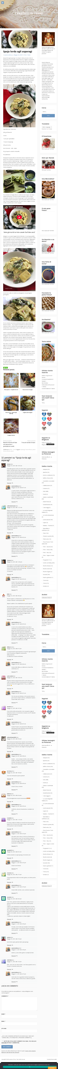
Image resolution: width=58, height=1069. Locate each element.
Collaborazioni (46, 485)
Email (3, 1021)
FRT (56, 1059)
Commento (4, 996)
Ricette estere (46, 568)
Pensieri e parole (47, 536)
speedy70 (9, 850)
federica (9, 793)
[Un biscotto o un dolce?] (48, 247)
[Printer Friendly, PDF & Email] (5, 367)
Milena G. (9, 647)
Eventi (44, 494)
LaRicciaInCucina (11, 506)
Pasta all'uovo (28, 449)
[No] (56, 1066)
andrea (9, 937)
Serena (8, 464)
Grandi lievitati (46, 504)
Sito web (3, 1028)
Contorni (45, 488)
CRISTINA (9, 960)
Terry (43, 402)
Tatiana (9, 560)
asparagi (23, 449)
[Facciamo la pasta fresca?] (48, 303)
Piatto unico (46, 539)
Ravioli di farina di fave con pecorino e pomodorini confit (10, 443)
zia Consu (9, 771)
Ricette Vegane (47, 571)
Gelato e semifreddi (48, 497)
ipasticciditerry (8, 55)
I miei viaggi (46, 507)
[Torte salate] (48, 352)
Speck (12, 451)
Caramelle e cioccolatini (48, 481)
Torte (44, 583)
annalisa (9, 897)
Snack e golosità (47, 577)
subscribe (4, 1042)
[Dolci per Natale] (48, 168)
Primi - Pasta (27, 55)
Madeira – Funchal (47, 525)
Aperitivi (45, 472)
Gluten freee (46, 501)
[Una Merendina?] (48, 198)
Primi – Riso (46, 552)
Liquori (44, 522)
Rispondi (9, 483)
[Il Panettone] (48, 143)
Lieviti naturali (46, 519)
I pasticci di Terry (29, 13)
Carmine (9, 873)
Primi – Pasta (46, 549)
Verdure (45, 586)
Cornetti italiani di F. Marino (48, 388)
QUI (34, 69)
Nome (3, 1014)
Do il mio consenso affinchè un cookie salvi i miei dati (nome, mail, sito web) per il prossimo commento (18, 1036)
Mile (8, 594)
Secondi (45, 574)
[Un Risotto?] (48, 327)
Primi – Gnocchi (46, 546)
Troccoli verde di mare (28, 441)
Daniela (9, 706)
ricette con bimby (47, 562)
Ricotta (8, 451)
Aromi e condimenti (47, 475)
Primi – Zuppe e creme (48, 555)
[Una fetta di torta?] (48, 274)
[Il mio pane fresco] (48, 221)
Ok (29, 1066)
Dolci (44, 491)
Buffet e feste (46, 478)
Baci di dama (45, 383)
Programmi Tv (46, 560)
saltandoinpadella (11, 737)
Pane (44, 533)
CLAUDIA (9, 818)
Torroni (45, 580)
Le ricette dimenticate (48, 515)
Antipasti (45, 469)
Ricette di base (46, 565)
